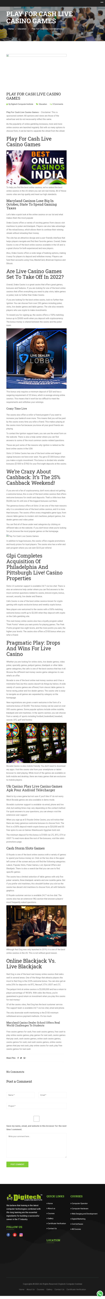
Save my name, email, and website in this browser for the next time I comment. (36, 1128)
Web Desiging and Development (84, 1214)
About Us (31, 1289)
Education (22, 29)
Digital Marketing (78, 1219)
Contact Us (52, 1228)
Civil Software (77, 1224)
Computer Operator (79, 1203)
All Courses (76, 1229)
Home (11, 29)
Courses (51, 1213)
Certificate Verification (57, 1223)
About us (51, 1208)
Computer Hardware (79, 1209)
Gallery (50, 1218)
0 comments (58, 104)
